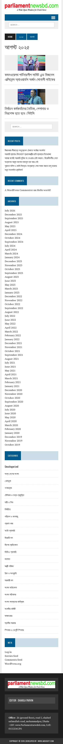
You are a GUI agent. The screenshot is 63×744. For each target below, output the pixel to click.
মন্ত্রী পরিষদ (9, 566)
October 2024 (12, 237)
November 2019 (13, 440)
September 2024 (14, 241)
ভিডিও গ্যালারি (10, 552)
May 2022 (10, 323)
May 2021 (10, 370)
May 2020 (10, 417)
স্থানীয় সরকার (10, 623)
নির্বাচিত (8, 509)
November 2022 (13, 300)
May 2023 (10, 284)
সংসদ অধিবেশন (11, 587)
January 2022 (12, 339)
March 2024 (11, 253)
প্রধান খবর (9, 523)
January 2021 (12, 386)
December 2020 (13, 390)
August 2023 (12, 276)
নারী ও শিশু (9, 502)
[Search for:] (31, 126)
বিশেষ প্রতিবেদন (11, 544)
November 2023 (13, 265)
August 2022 (12, 312)
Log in (8, 652)
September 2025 (14, 218)
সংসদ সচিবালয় (10, 594)
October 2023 (12, 269)
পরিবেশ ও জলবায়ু (11, 516)
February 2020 (13, 429)
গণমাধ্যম (8, 488)
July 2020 (10, 409)
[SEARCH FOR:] (31, 24)
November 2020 (13, 394)
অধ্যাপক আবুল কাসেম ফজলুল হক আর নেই (21, 162)
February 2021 (13, 382)
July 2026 (10, 210)
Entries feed (11, 656)
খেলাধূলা (8, 481)
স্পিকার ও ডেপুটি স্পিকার (14, 630)
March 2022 (11, 331)
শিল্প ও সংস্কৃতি (11, 573)
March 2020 (11, 425)
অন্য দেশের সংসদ (12, 473)
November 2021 (13, 347)
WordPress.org (13, 663)
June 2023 (10, 280)
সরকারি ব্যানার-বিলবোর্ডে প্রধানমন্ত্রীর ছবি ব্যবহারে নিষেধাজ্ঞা (28, 154)
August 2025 (12, 222)
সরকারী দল (9, 580)
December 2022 (13, 296)
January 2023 (12, 292)
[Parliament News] (31, 7)
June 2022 (10, 319)
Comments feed (13, 659)
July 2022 (10, 316)
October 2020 (12, 398)
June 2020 (10, 413)
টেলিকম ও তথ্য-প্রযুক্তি (14, 495)
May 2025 (10, 226)
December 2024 (13, 234)
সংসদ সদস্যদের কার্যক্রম (14, 601)
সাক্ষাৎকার (8, 615)
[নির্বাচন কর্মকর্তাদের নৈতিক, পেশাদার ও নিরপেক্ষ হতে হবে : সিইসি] (31, 102)
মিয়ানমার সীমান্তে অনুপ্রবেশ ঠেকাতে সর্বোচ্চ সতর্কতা (25, 150)
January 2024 (12, 257)
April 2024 (11, 249)
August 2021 (12, 358)
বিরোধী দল (9, 537)
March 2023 (11, 288)
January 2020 (12, 433)
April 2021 (11, 374)
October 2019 (12, 444)
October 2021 (12, 351)
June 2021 (10, 366)
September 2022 (14, 308)
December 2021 (13, 343)
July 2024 (10, 245)
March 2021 (11, 378)
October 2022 (12, 304)
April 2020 (11, 421)
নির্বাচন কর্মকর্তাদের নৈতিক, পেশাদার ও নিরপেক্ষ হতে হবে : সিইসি (27, 110)
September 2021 (14, 355)
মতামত (7, 559)
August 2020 (12, 405)
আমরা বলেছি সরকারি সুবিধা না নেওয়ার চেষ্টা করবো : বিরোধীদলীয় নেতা (31, 158)
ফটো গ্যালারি (10, 530)
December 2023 (13, 261)
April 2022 (11, 327)
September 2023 (14, 273)
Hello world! (44, 190)
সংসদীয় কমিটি (10, 608)
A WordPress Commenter (19, 190)
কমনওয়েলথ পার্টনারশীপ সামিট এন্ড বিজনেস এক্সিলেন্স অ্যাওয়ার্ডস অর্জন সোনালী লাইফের (30, 77)
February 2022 (13, 335)
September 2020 (14, 401)
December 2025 (13, 214)
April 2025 (11, 230)
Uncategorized (11, 466)
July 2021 (10, 362)
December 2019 (13, 437)
